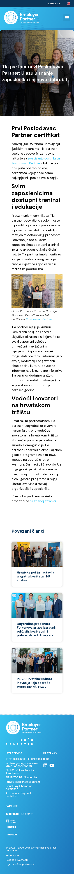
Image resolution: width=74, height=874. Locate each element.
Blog (46, 759)
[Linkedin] (45, 765)
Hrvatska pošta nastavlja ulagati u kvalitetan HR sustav (35, 576)
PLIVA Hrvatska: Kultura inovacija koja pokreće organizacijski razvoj (34, 683)
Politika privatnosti (17, 859)
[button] (66, 17)
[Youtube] (52, 765)
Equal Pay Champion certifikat (19, 787)
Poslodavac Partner (39, 319)
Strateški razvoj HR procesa (24, 759)
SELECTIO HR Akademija (21, 777)
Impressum (12, 855)
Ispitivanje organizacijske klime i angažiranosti (22, 764)
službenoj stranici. (43, 501)
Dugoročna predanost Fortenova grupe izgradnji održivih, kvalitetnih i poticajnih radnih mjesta (36, 630)
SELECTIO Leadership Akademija (20, 771)
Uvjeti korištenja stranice (20, 864)
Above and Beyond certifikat (18, 794)
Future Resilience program (23, 782)
